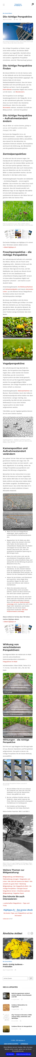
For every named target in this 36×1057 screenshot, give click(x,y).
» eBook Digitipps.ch (9, 247)
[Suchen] (31, 978)
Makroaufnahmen (24, 391)
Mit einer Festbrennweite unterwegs (17, 610)
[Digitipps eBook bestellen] (18, 910)
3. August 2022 (9, 970)
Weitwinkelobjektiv (11, 289)
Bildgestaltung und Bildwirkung (13, 877)
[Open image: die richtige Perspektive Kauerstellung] (18, 328)
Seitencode (6, 919)
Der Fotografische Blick (20, 886)
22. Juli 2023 (8, 19)
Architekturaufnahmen (25, 287)
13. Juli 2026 (15, 1029)
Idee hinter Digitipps (11, 1044)
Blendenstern (20, 92)
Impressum (24, 1044)
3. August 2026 (15, 1009)
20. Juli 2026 (15, 1021)
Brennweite (6, 107)
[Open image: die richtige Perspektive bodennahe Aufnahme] (18, 350)
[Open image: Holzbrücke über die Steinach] (18, 683)
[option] (18, 954)
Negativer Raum (18, 893)
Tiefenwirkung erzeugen (11, 879)
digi (4, 19)
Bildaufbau (7, 13)
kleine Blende (7, 89)
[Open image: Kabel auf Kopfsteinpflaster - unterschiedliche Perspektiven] (18, 502)
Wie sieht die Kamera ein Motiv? (18, 881)
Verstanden (10, 1054)
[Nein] (34, 1051)
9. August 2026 (15, 999)
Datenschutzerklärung (23, 1054)
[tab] (10, 987)
